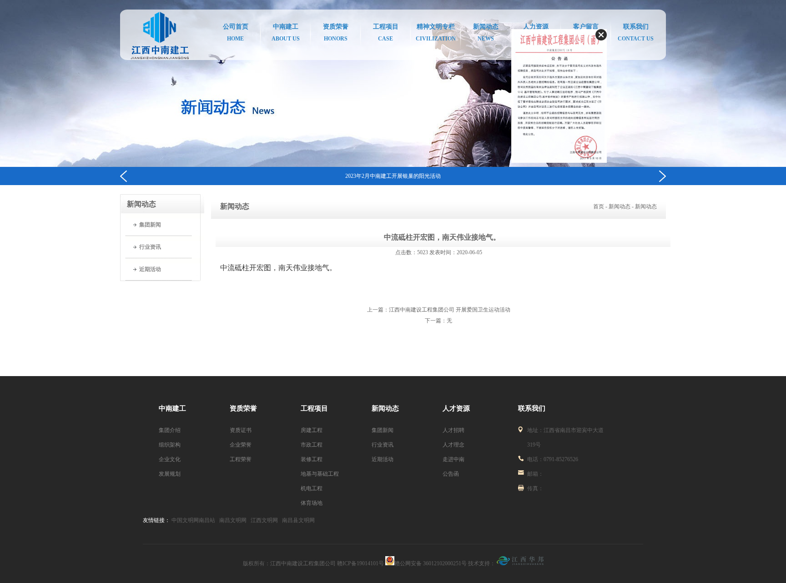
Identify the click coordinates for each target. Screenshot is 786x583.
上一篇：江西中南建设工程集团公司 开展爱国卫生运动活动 (438, 310)
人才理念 (453, 445)
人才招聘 (453, 430)
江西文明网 (264, 520)
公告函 (451, 474)
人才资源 (456, 408)
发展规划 (170, 474)
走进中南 (453, 459)
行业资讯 (150, 247)
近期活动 (150, 269)
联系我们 (531, 408)
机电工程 (311, 488)
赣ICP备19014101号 (361, 563)
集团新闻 (150, 224)
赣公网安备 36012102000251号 (430, 563)
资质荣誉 (243, 408)
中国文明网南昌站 (193, 520)
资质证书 (241, 430)
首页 (598, 206)
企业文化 (170, 459)
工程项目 (314, 408)
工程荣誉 (241, 459)
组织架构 (170, 445)
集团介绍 (170, 430)
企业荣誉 (241, 445)
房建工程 (311, 430)
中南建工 (172, 408)
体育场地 (311, 503)
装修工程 (311, 459)
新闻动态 (385, 408)
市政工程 (311, 445)
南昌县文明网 (298, 520)
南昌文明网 (233, 520)
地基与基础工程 (320, 474)
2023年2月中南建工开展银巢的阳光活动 (393, 176)
